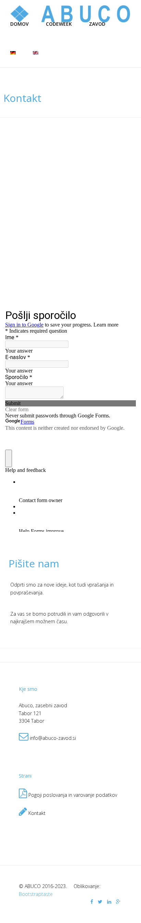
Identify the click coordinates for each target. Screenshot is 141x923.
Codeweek (59, 24)
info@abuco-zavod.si (53, 738)
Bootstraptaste (36, 894)
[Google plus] (118, 901)
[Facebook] (91, 901)
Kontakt (36, 813)
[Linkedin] (109, 901)
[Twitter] (100, 901)
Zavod (97, 24)
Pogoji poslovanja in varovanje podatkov (72, 795)
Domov (19, 24)
